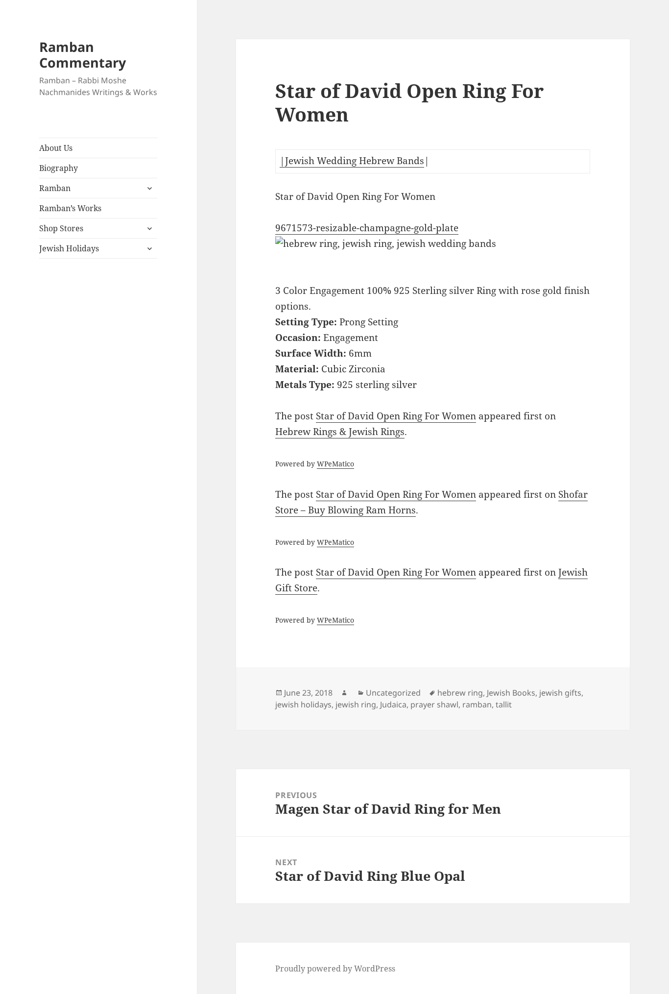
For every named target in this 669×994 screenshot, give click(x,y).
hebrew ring (460, 692)
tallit (504, 704)
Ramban (55, 188)
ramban (477, 704)
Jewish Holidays (69, 248)
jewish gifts (560, 692)
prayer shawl (434, 704)
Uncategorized (393, 692)
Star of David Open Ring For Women (396, 416)
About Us (55, 148)
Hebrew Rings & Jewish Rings (340, 431)
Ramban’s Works (70, 208)
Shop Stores (61, 228)
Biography (58, 168)
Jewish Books (511, 692)
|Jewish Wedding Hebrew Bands (352, 160)
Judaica (393, 704)
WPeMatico (335, 463)
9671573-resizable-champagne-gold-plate (366, 227)
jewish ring (355, 704)
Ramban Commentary (82, 55)
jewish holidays (303, 704)
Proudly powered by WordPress (335, 968)
